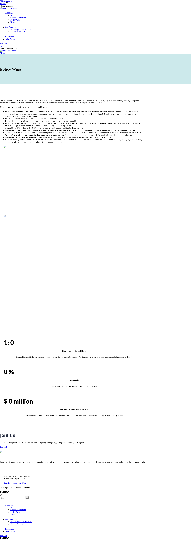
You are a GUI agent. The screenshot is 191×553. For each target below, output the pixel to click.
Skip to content (6, 1)
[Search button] (27, 497)
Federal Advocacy (17, 32)
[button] (13, 13)
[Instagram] (4, 493)
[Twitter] (7, 493)
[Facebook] (1, 493)
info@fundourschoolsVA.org (16, 483)
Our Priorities (10, 27)
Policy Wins (15, 20)
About (13, 15)
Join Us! (3, 43)
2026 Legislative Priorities (21, 29)
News (12, 22)
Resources (9, 37)
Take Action (10, 39)
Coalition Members (18, 17)
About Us (9, 13)
